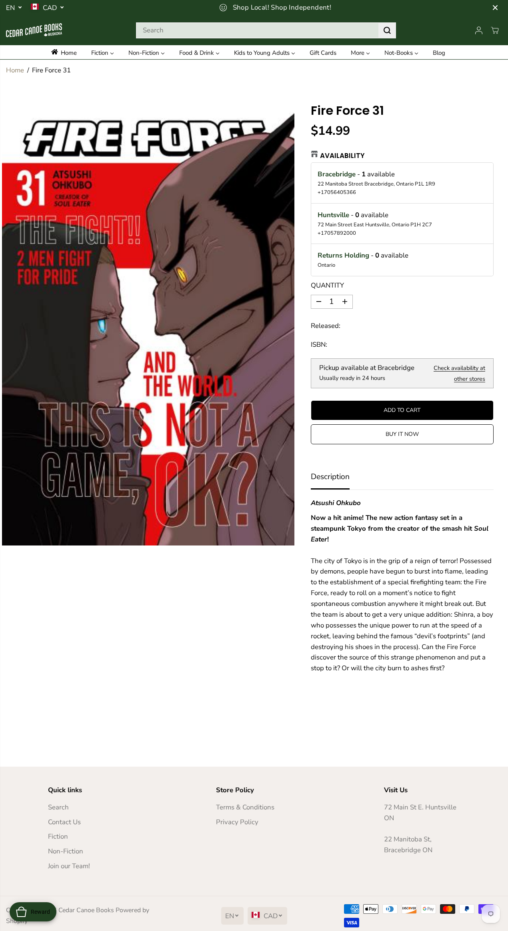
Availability (342, 155)
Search (58, 807)
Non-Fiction (65, 851)
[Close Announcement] (495, 7)
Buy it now (402, 434)
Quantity (327, 285)
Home (15, 70)
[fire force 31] (148, 325)
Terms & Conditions (245, 807)
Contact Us (64, 822)
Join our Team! (69, 866)
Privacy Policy (237, 822)
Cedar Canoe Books (86, 910)
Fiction (58, 836)
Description (330, 476)
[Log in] (479, 30)
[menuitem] (67, 52)
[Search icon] (387, 30)
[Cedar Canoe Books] (34, 30)
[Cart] (495, 30)
